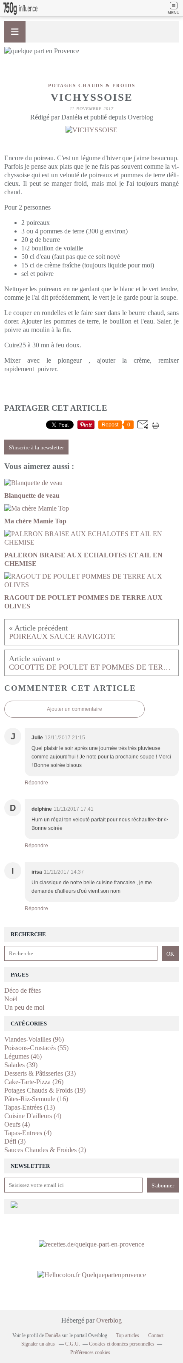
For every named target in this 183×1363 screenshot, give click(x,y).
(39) (20, 1064)
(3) (15, 1141)
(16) (36, 1098)
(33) (40, 1073)
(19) (45, 1090)
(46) (23, 1056)
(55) (36, 1047)
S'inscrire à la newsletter (36, 447)
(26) (33, 1081)
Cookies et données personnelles (121, 1344)
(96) (34, 1039)
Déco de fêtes (22, 990)
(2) (45, 1149)
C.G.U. (72, 1344)
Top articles (127, 1335)
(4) (32, 1115)
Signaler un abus (38, 1344)
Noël (10, 998)
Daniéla (52, 1335)
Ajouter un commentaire (74, 709)
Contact (155, 1335)
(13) (29, 1107)
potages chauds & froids (91, 85)
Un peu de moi (24, 1007)
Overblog (109, 1320)
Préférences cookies (90, 1352)
